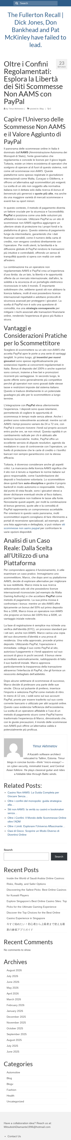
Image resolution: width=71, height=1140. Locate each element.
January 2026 (15, 1010)
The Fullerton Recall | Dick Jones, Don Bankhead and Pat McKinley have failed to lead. (35, 29)
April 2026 (13, 993)
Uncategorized (15, 1101)
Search (8, 849)
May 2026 (13, 987)
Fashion (11, 1089)
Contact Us (14, 1136)
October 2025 (15, 1028)
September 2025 (17, 1034)
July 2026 (12, 976)
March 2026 (14, 999)
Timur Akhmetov (16, 109)
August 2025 (14, 1039)
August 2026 (14, 970)
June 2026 (13, 981)
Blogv (10, 1083)
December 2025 (16, 1016)
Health (10, 1095)
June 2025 (13, 1051)
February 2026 (15, 1005)
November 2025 (16, 1022)
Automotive (13, 1072)
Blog (42, 109)
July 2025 (12, 1045)
